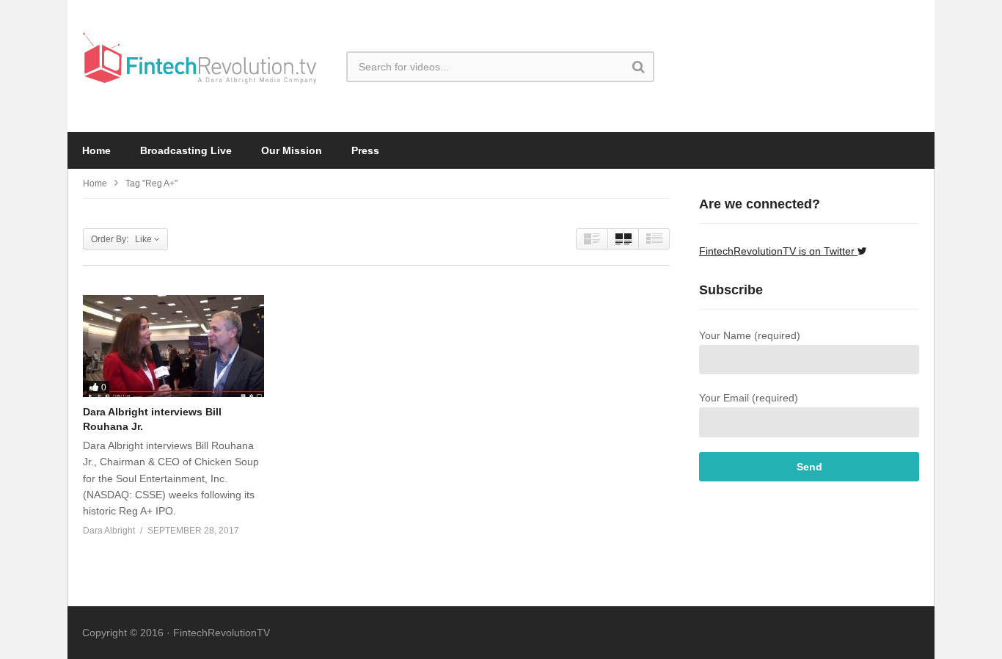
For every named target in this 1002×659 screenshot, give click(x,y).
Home (96, 150)
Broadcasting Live (186, 150)
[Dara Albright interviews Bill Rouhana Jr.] (173, 346)
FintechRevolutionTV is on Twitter (778, 251)
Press (365, 150)
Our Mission (291, 150)
